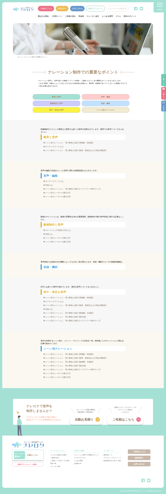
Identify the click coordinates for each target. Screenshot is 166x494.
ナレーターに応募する (117, 8)
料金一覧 (53, 463)
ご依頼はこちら (46, 8)
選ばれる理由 (43, 16)
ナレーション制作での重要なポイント (86, 455)
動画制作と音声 (56, 103)
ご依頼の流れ (70, 16)
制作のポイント (130, 16)
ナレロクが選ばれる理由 (58, 455)
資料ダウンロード (95, 8)
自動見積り (62, 8)
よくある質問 (107, 16)
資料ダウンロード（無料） (28, 464)
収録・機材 (105, 103)
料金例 (81, 16)
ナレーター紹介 (93, 16)
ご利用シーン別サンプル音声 (59, 460)
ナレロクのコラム (80, 458)
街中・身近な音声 (56, 110)
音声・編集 (105, 97)
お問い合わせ (77, 8)
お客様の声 (77, 463)
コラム (118, 16)
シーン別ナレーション (106, 110)
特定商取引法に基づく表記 (112, 460)
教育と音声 (56, 97)
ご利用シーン (56, 16)
